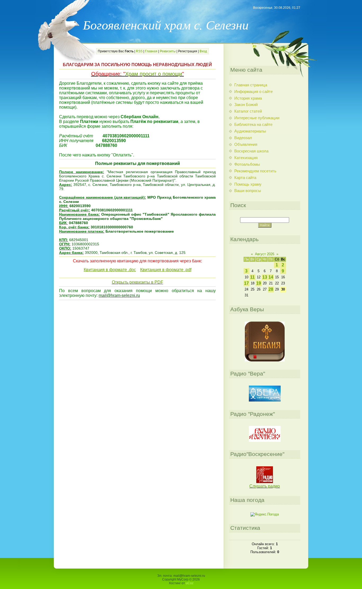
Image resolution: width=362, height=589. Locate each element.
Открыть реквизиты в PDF (137, 282)
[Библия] (265, 360)
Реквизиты (168, 51)
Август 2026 (264, 254)
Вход (203, 51)
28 (270, 289)
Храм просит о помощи (153, 74)
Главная (151, 51)
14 (270, 277)
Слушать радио (264, 486)
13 (264, 277)
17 (246, 283)
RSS (139, 51)
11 (252, 277)
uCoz (189, 583)
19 (258, 283)
